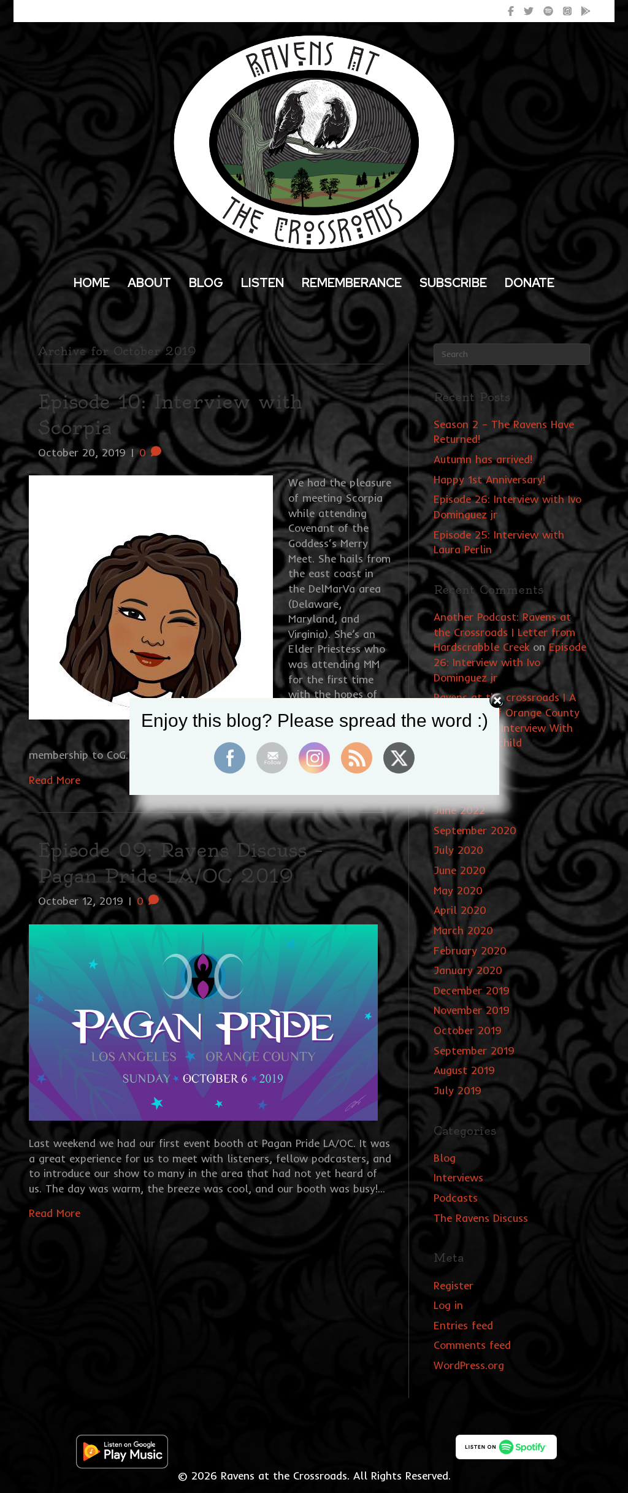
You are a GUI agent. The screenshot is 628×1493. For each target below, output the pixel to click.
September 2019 (474, 1050)
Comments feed (472, 1344)
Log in (448, 1305)
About (149, 283)
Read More (54, 1213)
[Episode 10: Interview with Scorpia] (151, 596)
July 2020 (458, 849)
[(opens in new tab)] (122, 1450)
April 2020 (460, 910)
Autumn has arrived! (483, 459)
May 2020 (458, 890)
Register (453, 1285)
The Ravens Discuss (481, 1217)
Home (92, 283)
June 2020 (460, 870)
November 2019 (472, 1010)
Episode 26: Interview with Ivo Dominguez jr (510, 661)
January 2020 (468, 970)
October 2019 (468, 1030)
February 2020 (470, 950)
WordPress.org (469, 1365)
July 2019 (457, 1090)
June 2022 (459, 810)
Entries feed (463, 1325)
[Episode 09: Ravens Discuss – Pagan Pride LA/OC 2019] (203, 1021)
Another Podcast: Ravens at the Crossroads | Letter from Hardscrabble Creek (504, 631)
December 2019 (472, 990)
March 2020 (463, 930)
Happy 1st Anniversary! (489, 479)
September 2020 (475, 830)
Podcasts (456, 1197)
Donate (529, 283)
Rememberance (352, 283)
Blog (206, 283)
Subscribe (453, 283)
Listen (262, 283)
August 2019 (464, 1070)
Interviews (458, 1177)
